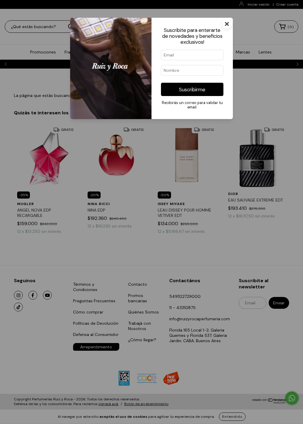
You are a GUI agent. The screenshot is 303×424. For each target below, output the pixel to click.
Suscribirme (192, 89)
